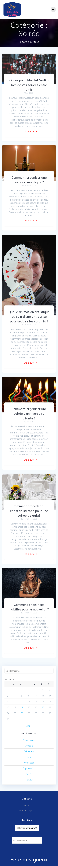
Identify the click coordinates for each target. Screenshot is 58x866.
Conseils (29, 745)
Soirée (29, 774)
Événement (29, 751)
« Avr (28, 725)
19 (22, 707)
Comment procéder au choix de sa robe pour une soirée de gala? (29, 510)
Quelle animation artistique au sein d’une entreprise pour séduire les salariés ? (29, 316)
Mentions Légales (27, 810)
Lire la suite (29, 131)
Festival (29, 757)
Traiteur (29, 779)
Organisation (29, 768)
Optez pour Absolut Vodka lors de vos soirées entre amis (29, 84)
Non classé (29, 762)
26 (22, 713)
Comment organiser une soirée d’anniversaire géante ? (29, 413)
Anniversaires (29, 740)
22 (43, 707)
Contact (27, 805)
